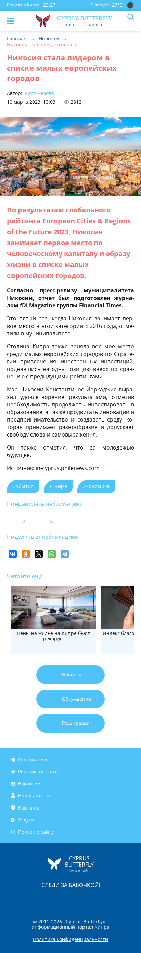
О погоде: (99, 5)
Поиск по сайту (36, 832)
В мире (58, 486)
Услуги (26, 820)
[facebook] (32, 899)
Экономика (96, 486)
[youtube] (110, 899)
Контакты (29, 807)
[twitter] (63, 899)
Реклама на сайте (39, 771)
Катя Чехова (39, 93)
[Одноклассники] (25, 554)
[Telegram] (64, 554)
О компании (32, 759)
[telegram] (79, 899)
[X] (38, 554)
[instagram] (47, 899)
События (23, 486)
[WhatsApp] (51, 554)
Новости (49, 38)
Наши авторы (34, 795)
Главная (17, 38)
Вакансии (29, 783)
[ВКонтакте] (12, 554)
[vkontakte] (95, 899)
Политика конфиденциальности (70, 939)
